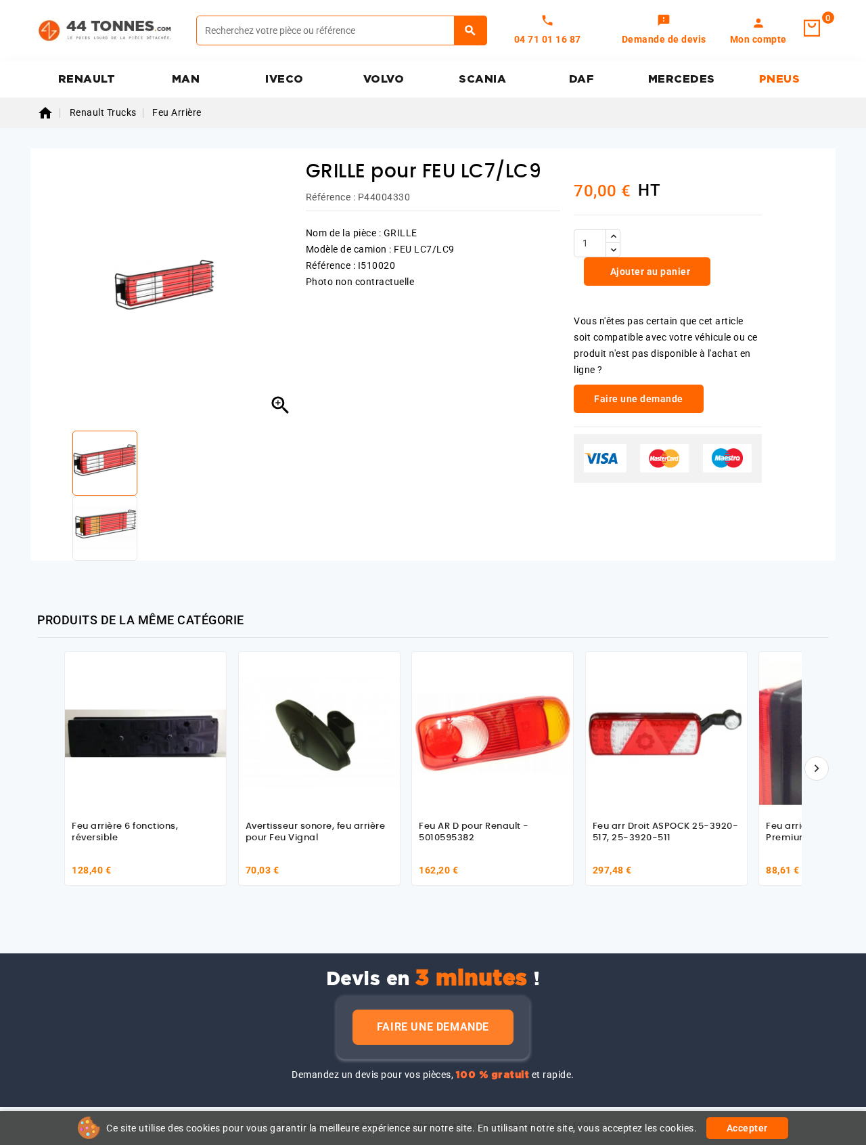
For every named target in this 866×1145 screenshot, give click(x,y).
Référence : (331, 197)
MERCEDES (681, 79)
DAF (582, 79)
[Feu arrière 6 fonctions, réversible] (145, 732)
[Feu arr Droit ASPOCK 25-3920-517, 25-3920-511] (666, 732)
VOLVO (384, 79)
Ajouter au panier (649, 271)
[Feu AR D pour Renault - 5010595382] (492, 732)
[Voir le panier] (812, 28)
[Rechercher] (470, 30)
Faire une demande (433, 1026)
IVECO (284, 79)
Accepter (747, 1128)
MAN (186, 79)
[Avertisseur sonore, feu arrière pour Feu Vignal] (319, 732)
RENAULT (87, 79)
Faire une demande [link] (638, 398)
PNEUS (779, 79)
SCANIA (482, 79)
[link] (664, 30)
